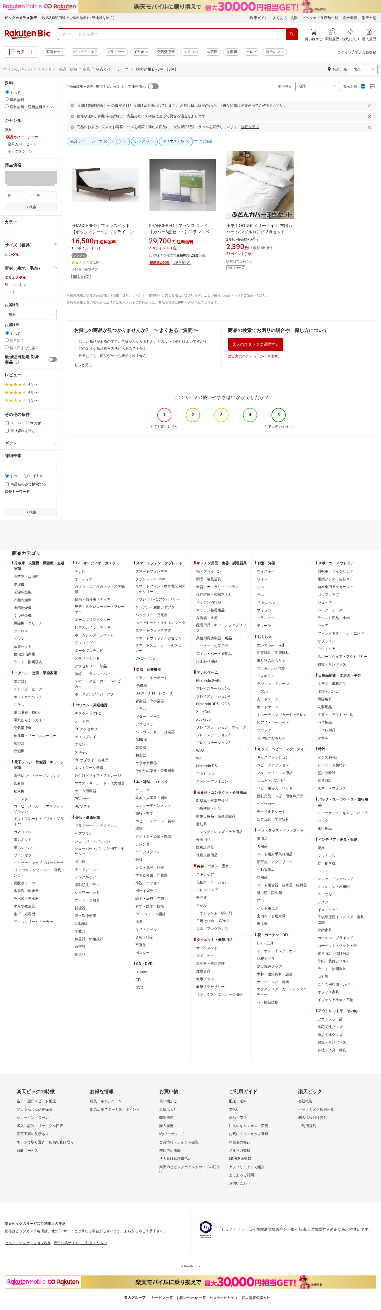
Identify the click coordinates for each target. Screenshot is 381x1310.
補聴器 (80, 908)
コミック (142, 790)
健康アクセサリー (210, 987)
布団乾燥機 (23, 608)
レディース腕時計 (332, 765)
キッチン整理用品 (210, 610)
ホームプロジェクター (92, 620)
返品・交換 (238, 1117)
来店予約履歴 (170, 1151)
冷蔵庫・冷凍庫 (26, 577)
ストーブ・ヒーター (30, 689)
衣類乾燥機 (23, 600)
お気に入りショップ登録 (248, 1134)
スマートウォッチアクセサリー (160, 638)
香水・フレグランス (212, 929)
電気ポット (23, 839)
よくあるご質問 (285, 18)
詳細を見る (250, 127)
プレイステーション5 (213, 688)
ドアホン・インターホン (276, 951)
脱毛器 (80, 862)
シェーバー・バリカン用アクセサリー (100, 851)
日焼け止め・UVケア (213, 921)
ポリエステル (15, 278)
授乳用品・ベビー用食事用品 (280, 796)
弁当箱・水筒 (207, 618)
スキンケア (205, 874)
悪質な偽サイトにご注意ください (80, 1243)
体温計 (80, 954)
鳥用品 (262, 877)
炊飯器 (19, 783)
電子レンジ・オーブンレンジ (37, 776)
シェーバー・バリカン (92, 841)
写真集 (140, 945)
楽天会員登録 (365, 52)
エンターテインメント (153, 806)
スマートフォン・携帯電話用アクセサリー (160, 589)
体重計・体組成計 (89, 939)
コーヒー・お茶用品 (212, 646)
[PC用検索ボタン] (292, 34)
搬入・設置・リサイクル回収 (40, 1126)
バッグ (323, 821)
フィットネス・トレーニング (341, 633)
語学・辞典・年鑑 (149, 898)
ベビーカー (266, 804)
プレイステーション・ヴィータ (221, 727)
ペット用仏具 (267, 908)
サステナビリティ (224, 1298)
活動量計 (82, 923)
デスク (323, 902)
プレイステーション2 (213, 743)
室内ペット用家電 (271, 916)
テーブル (325, 894)
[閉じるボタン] (370, 106)
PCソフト (82, 806)
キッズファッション (273, 757)
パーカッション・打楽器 (155, 732)
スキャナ (82, 752)
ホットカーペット (28, 697)
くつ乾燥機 (23, 615)
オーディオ (84, 579)
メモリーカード (87, 658)
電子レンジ (275, 52)
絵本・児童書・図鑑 (151, 798)
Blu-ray (141, 972)
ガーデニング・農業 (273, 982)
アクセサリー (146, 724)
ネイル (201, 905)
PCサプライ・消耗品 (91, 760)
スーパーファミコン (212, 781)
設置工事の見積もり (33, 1134)
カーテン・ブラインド (335, 938)
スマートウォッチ (332, 788)
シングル (12, 255)
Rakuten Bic (28, 34)
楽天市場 (369, 18)
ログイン (344, 52)
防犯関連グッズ (330, 1027)
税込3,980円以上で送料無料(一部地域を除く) (78, 18)
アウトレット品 (330, 1019)
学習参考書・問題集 (151, 875)
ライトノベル (146, 929)
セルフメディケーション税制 (28, 1243)
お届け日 (12, 325)
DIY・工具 (265, 943)
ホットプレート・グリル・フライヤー (39, 821)
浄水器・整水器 (26, 898)
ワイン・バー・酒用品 (214, 654)
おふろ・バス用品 (271, 780)
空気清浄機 (166, 52)
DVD (139, 988)
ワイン (262, 579)
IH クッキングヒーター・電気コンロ (39, 872)
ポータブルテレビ (89, 651)
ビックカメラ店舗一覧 (320, 18)
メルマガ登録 (239, 1151)
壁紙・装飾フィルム (334, 961)
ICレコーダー (85, 643)
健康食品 (203, 971)
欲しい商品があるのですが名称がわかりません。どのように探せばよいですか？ (143, 341)
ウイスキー (266, 571)
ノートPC (82, 721)
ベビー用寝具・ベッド (275, 788)
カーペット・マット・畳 (337, 946)
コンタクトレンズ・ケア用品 (219, 832)
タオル (323, 738)
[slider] (5, 186)
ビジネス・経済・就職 (153, 837)
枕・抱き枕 (326, 863)
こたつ (19, 705)
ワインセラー (24, 855)
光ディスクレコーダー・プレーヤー (100, 609)
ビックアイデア (85, 52)
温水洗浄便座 (85, 916)
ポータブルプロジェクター (96, 694)
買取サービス (27, 1151)
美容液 (201, 898)
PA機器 (141, 685)
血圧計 (80, 947)
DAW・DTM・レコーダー (156, 693)
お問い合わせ (239, 1183)
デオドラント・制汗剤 (214, 913)
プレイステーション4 (213, 696)
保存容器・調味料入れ (214, 595)
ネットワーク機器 (89, 768)
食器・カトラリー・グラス (217, 587)
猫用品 (262, 839)
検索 (32, 207)
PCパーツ (82, 799)
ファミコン (205, 774)
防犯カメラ (266, 959)
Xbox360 (203, 719)
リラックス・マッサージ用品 (219, 994)
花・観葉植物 (267, 1002)
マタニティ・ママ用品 (275, 773)
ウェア (323, 626)
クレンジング (207, 890)
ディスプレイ (85, 737)
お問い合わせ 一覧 (191, 1298)
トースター (23, 799)
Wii (198, 758)
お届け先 (12, 305)
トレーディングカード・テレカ (282, 715)
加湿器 (19, 743)
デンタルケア (85, 877)
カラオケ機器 (146, 763)
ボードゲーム (267, 707)
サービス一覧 (162, 1298)
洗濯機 (232, 52)
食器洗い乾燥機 (26, 891)
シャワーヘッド (87, 893)
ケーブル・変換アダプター (156, 607)
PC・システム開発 (150, 914)
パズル (262, 691)
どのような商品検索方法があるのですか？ (112, 348)
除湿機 (19, 751)
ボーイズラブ (146, 891)
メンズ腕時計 (328, 757)
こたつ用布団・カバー (335, 984)
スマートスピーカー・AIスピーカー (99, 684)
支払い (234, 1109)
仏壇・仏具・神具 (332, 1050)
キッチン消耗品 (208, 602)
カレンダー (144, 844)
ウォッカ (264, 610)
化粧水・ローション (212, 882)
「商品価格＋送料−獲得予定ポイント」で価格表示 (105, 86)
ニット (10, 292)
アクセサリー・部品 (91, 666)
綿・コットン (15, 285)
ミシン (19, 639)
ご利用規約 (307, 1126)
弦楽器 (140, 747)
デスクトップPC (88, 713)
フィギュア (266, 676)
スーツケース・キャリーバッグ (343, 813)
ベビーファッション (273, 765)
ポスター (142, 953)
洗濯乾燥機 (23, 592)
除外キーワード (17, 492)
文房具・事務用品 (332, 684)
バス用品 (325, 722)
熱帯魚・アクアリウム (275, 862)
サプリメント (207, 948)
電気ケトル (23, 847)
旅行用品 (325, 828)
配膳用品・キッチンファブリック (221, 628)
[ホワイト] (8, 231)
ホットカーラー (87, 869)
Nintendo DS (206, 766)
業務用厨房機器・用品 (214, 638)
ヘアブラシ (84, 834)
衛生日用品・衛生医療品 (215, 816)
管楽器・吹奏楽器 (149, 701)
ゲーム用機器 (85, 791)
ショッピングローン (33, 1117)
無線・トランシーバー (92, 674)
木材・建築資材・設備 (275, 974)
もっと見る (83, 365)
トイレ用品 (326, 730)
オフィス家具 (328, 992)
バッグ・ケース (330, 610)
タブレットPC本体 (150, 579)
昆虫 (260, 901)
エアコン (191, 52)
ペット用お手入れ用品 (275, 854)
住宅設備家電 (24, 654)
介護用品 (203, 839)
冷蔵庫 (212, 52)
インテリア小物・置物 (335, 1000)
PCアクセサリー (88, 729)
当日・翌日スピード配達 (36, 1101)
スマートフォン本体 (151, 571)
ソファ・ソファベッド (335, 879)
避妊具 (201, 824)
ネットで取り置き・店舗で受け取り (45, 1142)
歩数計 (80, 931)
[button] (13, 178)
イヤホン (141, 52)
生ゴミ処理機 (24, 914)
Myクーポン (168, 1134)
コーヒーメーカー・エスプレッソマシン (39, 809)
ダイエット (205, 956)
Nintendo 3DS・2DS (213, 704)
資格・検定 (144, 937)
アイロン (21, 631)
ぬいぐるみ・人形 (271, 645)
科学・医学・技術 (149, 906)
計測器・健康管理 (210, 963)
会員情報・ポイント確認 (179, 1142)
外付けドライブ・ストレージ (98, 775)
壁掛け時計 (326, 773)
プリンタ (82, 744)
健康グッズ (205, 979)
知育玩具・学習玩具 (273, 653)
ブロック (264, 730)
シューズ (325, 602)
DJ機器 (141, 740)
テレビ (251, 52)
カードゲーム (267, 699)
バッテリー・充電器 (151, 615)
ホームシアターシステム (94, 635)
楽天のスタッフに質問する (255, 344)
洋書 (139, 922)
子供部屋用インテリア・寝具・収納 (343, 919)
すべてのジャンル (17, 69)
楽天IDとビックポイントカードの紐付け (189, 1169)
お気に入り (168, 1109)
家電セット (55, 52)
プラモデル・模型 (271, 668)
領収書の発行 (239, 1142)
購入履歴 (166, 1126)
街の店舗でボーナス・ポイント (115, 1109)
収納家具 (325, 930)
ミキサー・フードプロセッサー (39, 863)
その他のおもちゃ (271, 738)
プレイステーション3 (213, 735)
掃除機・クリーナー (30, 623)
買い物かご (168, 1101)
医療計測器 (205, 847)
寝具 (86, 69)
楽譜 (139, 829)
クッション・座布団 (334, 887)
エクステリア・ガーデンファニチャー (282, 992)
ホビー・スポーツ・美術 (155, 821)
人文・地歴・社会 (149, 867)
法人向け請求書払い (175, 1159)
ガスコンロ (23, 832)
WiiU (200, 750)
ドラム (140, 709)
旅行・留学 (144, 813)
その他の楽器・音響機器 (155, 771)
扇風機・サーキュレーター (35, 736)
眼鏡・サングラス (332, 664)
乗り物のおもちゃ (271, 660)
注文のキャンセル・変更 (248, 1126)
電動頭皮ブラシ (87, 885)
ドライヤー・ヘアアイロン (96, 826)
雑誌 (139, 860)
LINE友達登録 (240, 1159)
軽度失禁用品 (207, 855)
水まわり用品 (207, 661)
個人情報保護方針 (312, 1117)
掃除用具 (325, 699)
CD (138, 980)
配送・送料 (238, 1101)
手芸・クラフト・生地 (335, 715)
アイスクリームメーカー (33, 922)
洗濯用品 (325, 707)
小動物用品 (266, 870)
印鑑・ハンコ (328, 691)
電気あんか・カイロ (30, 720)
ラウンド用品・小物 (334, 618)
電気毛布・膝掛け (28, 712)
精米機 (19, 791)
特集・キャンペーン (106, 1101)
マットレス (326, 856)
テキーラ (264, 626)
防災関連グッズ (269, 966)
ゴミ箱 (323, 977)
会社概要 (350, 18)
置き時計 (325, 780)
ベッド (323, 871)
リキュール (266, 602)
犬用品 (262, 846)
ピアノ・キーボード (151, 678)
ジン (260, 587)
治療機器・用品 (208, 808)
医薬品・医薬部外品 (212, 801)
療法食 (262, 924)
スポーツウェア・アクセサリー (343, 657)
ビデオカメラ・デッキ (92, 627)
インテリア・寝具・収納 (57, 69)
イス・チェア (328, 910)
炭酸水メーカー (26, 883)
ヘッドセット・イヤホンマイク (160, 623)
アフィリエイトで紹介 (247, 1167)
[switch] (53, 359)
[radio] (7, 92)
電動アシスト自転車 (334, 579)
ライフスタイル (147, 852)
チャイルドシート (271, 811)
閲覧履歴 (166, 1117)
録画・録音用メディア (92, 599)
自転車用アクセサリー (335, 587)
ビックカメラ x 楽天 (21, 18)
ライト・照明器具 (28, 662)
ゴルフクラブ (328, 595)
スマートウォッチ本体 (153, 630)
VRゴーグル (145, 658)
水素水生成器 (24, 906)
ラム (260, 595)
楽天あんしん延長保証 (34, 1109)
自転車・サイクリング (335, 571)
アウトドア (326, 649)
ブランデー (266, 618)
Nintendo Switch (209, 681)
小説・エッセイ (147, 883)
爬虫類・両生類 (269, 893)
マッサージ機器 (87, 900)
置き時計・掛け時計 (334, 953)
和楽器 (140, 755)
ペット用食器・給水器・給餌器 (282, 885)
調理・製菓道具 (208, 579)
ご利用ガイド (257, 18)
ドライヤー (116, 52)
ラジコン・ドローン (273, 684)
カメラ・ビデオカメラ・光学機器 (100, 589)
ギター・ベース (147, 716)
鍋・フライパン (208, 571)
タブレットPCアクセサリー (157, 599)
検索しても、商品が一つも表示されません (112, 356)
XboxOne (203, 712)
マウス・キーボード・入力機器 (100, 783)
